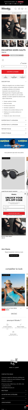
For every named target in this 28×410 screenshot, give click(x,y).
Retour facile (6, 129)
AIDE (3, 398)
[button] (15, 9)
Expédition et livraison (10, 120)
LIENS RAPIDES (6, 402)
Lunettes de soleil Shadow (9, 191)
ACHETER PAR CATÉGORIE (9, 394)
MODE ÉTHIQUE (6, 133)
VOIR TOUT (14, 313)
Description (6, 81)
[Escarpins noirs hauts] (5, 43)
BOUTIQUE (5, 390)
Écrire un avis (14, 255)
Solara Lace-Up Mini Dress (9, 308)
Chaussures (8, 13)
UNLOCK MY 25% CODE (14, 213)
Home (3, 13)
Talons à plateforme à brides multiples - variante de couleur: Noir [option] (27, 191)
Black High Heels (7, 236)
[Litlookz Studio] (6, 9)
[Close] (25, 194)
